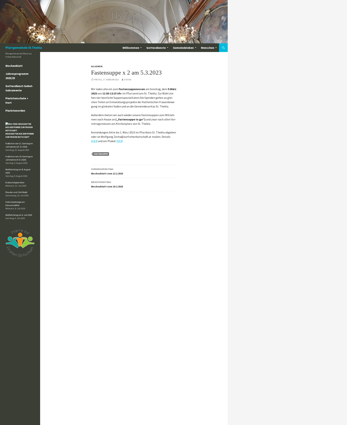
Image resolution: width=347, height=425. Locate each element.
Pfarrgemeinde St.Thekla (23, 47)
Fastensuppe (101, 154)
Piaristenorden (15, 110)
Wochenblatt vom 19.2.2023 (107, 184)
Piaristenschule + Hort (16, 100)
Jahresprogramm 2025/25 (17, 76)
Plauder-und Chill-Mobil (16, 192)
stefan (127, 79)
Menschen (207, 47)
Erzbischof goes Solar (14, 182)
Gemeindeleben (183, 47)
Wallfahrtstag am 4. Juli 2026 (18, 215)
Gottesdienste (156, 47)
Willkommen (131, 47)
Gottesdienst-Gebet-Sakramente (19, 88)
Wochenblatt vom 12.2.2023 (107, 171)
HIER (94, 141)
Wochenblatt (14, 66)
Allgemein (96, 66)
